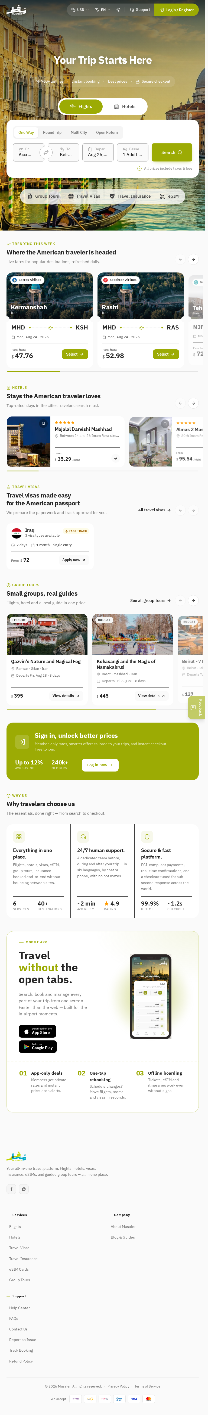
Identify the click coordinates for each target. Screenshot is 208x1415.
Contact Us (18, 1329)
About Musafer (123, 1227)
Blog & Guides (123, 1237)
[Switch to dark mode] (118, 9)
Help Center (19, 1308)
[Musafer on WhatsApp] (24, 1189)
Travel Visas (19, 1248)
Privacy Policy (118, 1386)
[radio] (26, 132)
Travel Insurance (23, 1259)
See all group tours (147, 601)
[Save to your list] (43, 423)
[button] (65, 441)
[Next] (193, 259)
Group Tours (19, 1280)
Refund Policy (21, 1361)
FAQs (13, 1318)
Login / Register (180, 10)
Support (143, 10)
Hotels (128, 106)
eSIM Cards (19, 1269)
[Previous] (180, 259)
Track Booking (21, 1350)
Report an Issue (22, 1340)
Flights (85, 106)
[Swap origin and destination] (46, 152)
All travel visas (151, 510)
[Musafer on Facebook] (11, 1189)
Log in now (97, 765)
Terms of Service (147, 1386)
